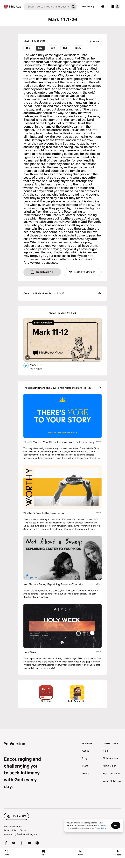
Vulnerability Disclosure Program (20, 834)
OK (115, 825)
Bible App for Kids (77, 701)
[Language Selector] (103, 6)
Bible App (46, 701)
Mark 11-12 (40, 365)
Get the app (88, 6)
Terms (23, 830)
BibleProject (36, 368)
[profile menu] (115, 6)
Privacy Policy (11, 830)
